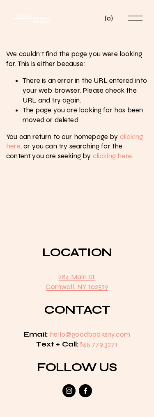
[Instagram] (69, 390)
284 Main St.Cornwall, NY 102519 (77, 282)
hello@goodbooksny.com (90, 334)
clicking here (112, 156)
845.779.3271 (98, 344)
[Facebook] (85, 390)
